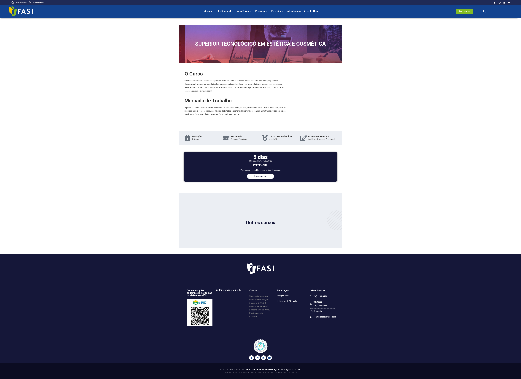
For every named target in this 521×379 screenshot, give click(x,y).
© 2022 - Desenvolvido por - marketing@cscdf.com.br (260, 369)
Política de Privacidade (228, 290)
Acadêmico (243, 11)
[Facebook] (495, 3)
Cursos (208, 11)
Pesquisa (260, 11)
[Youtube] (509, 3)
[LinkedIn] (504, 3)
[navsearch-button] (484, 11)
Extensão (276, 11)
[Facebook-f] (251, 357)
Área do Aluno (311, 11)
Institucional (224, 11)
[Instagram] (500, 3)
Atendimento (294, 11)
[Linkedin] (263, 357)
